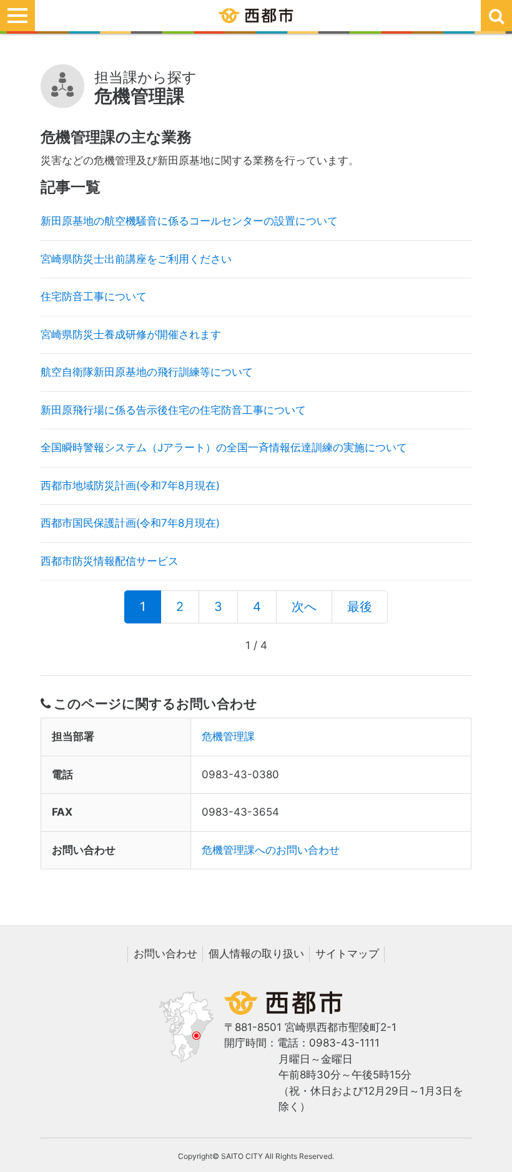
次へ (304, 606)
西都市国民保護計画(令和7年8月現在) (130, 523)
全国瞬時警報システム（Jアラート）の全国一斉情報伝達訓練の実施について (224, 447)
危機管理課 (228, 736)
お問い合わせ (165, 953)
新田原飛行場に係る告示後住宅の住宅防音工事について (173, 410)
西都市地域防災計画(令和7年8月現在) (130, 485)
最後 (359, 606)
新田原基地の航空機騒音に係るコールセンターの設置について (189, 221)
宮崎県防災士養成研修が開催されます (131, 334)
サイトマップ (347, 953)
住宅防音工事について (94, 296)
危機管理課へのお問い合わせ (271, 850)
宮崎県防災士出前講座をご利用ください (136, 259)
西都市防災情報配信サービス (110, 561)
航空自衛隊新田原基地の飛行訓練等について (147, 372)
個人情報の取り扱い (256, 953)
